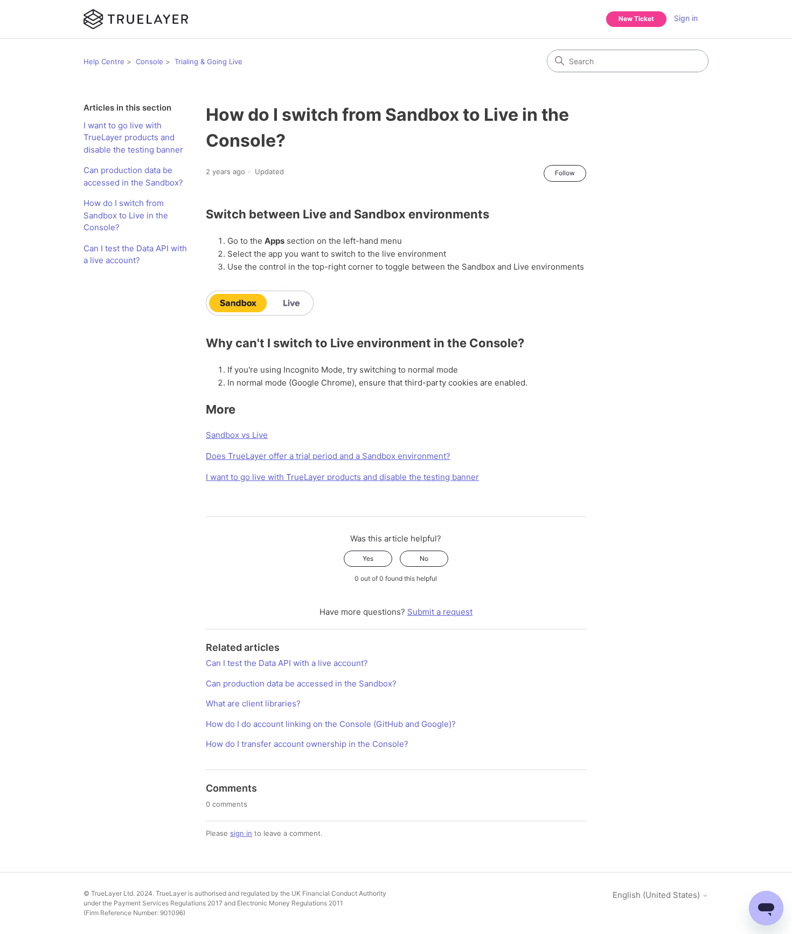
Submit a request (440, 612)
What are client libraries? (253, 703)
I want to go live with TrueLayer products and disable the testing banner (133, 137)
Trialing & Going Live (208, 61)
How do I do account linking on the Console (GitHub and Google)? (331, 724)
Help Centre (104, 61)
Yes (368, 558)
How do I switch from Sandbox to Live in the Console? (126, 215)
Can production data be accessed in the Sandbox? (133, 176)
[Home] (136, 19)
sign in (241, 833)
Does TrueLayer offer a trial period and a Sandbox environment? (328, 456)
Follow (565, 173)
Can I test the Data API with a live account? (135, 254)
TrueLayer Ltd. (113, 893)
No (424, 558)
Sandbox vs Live (237, 435)
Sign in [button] (686, 18)
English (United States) (657, 894)
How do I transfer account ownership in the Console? (307, 744)
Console (149, 61)
